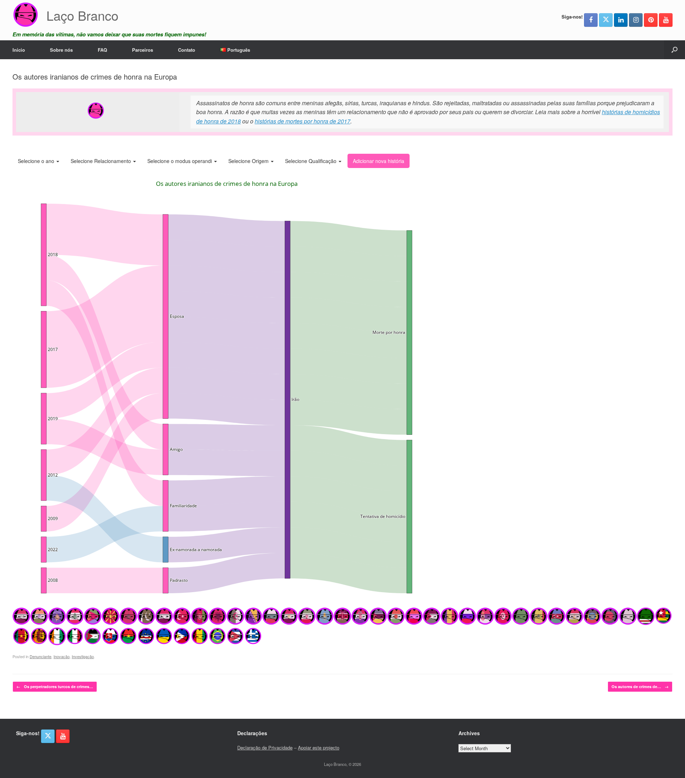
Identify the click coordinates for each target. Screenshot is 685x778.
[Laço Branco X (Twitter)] (606, 20)
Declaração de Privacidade (265, 747)
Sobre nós (61, 49)
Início (18, 49)
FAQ (102, 49)
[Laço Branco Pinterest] (651, 20)
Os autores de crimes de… (640, 686)
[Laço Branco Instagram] (636, 20)
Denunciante (40, 656)
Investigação (83, 656)
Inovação (62, 656)
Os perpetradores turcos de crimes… (54, 686)
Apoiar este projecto (318, 747)
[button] (674, 49)
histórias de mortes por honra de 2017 (302, 121)
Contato (186, 49)
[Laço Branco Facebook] (591, 20)
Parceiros (142, 49)
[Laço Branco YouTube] (666, 20)
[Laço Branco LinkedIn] (621, 20)
